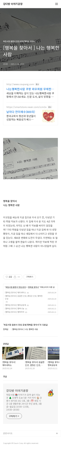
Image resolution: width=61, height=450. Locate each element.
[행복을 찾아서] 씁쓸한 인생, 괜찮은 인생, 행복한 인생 (24, 297)
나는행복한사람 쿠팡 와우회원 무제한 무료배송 (28, 89)
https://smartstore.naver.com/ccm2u (26, 107)
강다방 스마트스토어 (12, 443)
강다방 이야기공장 (13, 4)
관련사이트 (8, 433)
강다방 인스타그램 (11, 438)
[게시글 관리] (19, 277)
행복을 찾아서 (33, 287)
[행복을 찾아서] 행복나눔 (14, 308)
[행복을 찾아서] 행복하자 (14, 312)
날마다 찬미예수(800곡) (20, 112)
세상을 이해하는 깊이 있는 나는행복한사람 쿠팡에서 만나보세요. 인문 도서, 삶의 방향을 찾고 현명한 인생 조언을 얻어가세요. (30, 94)
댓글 (5, 376)
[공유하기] (15, 277)
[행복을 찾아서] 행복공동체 (15, 305)
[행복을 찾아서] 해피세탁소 (15, 292)
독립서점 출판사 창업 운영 (15, 287)
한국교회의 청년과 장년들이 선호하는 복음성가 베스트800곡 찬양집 (21, 117)
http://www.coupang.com (20, 84)
